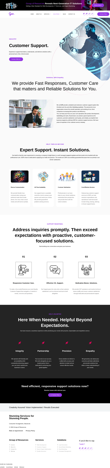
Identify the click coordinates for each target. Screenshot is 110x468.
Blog (64, 14)
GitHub (16, 467)
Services (46, 14)
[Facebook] (84, 14)
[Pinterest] (86, 449)
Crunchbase (9, 467)
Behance (21, 467)
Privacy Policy (30, 431)
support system (71, 155)
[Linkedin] (87, 14)
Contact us (71, 14)
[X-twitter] (93, 14)
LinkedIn (2, 467)
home (32, 14)
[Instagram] (90, 14)
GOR (61, 105)
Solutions (56, 14)
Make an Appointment (16, 431)
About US (39, 14)
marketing (60, 115)
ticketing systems (78, 107)
